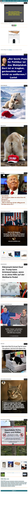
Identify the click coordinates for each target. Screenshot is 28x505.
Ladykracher (6, 482)
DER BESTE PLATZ (3, 54)
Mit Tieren (26, 482)
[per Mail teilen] (14, 25)
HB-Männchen (16, 481)
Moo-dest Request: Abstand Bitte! (5, 419)
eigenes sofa (2, 343)
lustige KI (9, 482)
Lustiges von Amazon (17, 482)
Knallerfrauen (2, 482)
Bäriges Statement (3, 125)
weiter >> (14, 490)
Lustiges (3, 3)
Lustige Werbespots (12, 482)
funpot (4, 0)
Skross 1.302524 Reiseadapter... (17, 467)
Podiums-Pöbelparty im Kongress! (5, 211)
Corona (4, 481)
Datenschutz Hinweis (14, 26)
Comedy (2, 481)
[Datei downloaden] (14, 67)
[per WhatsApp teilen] (15, 25)
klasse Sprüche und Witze (7, 3)
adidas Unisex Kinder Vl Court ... (10, 259)
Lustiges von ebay (22, 482)
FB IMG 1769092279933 (4, 85)
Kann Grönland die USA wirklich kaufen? (6, 304)
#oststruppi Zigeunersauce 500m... (14, 37)
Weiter (25, 3)
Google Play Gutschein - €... (24, 467)
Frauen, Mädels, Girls (12, 481)
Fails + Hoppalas (7, 481)
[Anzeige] (14, 35)
